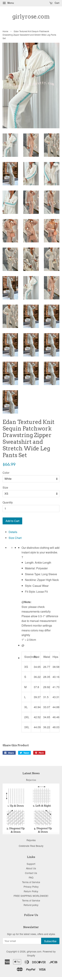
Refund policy (31, 905)
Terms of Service (31, 882)
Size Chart (15, 538)
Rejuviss (31, 780)
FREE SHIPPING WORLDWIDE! (31, 895)
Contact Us (31, 873)
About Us (31, 868)
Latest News (31, 773)
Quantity (8, 502)
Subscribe (50, 941)
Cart (56, 2)
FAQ (31, 877)
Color (6, 473)
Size (5, 487)
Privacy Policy (31, 886)
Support (31, 863)
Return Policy (31, 891)
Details (13, 532)
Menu (10, 2)
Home (5, 31)
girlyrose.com (31, 16)
